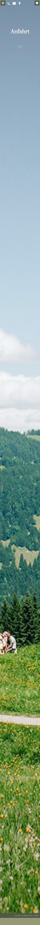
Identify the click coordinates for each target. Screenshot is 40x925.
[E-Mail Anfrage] (14, 3)
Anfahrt (20, 31)
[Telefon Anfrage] (9, 3)
